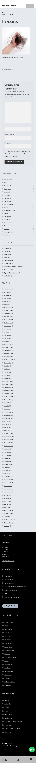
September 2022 (8, 418)
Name (7, 126)
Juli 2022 (6, 421)
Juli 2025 (6, 329)
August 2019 (7, 492)
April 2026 (7, 301)
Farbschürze (7, 195)
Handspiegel (7, 201)
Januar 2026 (7, 310)
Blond (5, 257)
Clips (5, 183)
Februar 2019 (7, 510)
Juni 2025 (7, 332)
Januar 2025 (7, 347)
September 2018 (8, 520)
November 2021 (8, 440)
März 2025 (7, 341)
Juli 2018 (6, 526)
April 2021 (7, 455)
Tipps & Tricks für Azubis (11, 273)
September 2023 (8, 397)
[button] (3, 759)
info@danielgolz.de (8, 561)
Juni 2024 (7, 369)
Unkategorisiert (8, 232)
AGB (6, 593)
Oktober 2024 (8, 356)
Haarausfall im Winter (8, 70)
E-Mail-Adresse (10, 134)
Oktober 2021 (8, 443)
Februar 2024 (7, 381)
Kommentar (9, 101)
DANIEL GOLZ (10, 5)
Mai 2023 (6, 406)
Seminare (7, 219)
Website (7, 143)
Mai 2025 (6, 335)
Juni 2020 (7, 470)
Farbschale (7, 192)
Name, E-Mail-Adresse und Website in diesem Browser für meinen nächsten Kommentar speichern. (17, 154)
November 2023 (8, 390)
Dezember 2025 (8, 313)
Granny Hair (7, 270)
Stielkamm (7, 226)
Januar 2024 (7, 384)
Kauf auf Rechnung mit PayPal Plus (16, 586)
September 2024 (8, 360)
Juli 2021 (6, 449)
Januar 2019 (7, 513)
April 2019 (7, 504)
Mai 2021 (6, 452)
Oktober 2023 (8, 393)
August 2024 (7, 363)
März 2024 (7, 378)
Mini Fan (6, 207)
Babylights (7, 251)
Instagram (5, 549)
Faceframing (7, 263)
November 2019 (8, 483)
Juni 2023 (7, 403)
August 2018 (7, 523)
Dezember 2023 (8, 387)
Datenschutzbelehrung (12, 597)
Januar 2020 (7, 480)
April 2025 (7, 338)
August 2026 (7, 289)
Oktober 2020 (8, 467)
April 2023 (7, 409)
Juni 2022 (7, 424)
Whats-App (5, 556)
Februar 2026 (7, 307)
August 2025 (7, 326)
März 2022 (7, 430)
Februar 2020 (7, 476)
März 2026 (7, 304)
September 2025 (8, 323)
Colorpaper (7, 189)
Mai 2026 (6, 298)
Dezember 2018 (8, 516)
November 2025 (8, 316)
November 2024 (8, 353)
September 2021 (8, 446)
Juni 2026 (7, 295)
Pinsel (6, 213)
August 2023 (7, 400)
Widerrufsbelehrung (11, 590)
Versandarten (9, 579)
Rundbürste (7, 216)
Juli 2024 (6, 366)
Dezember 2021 (8, 437)
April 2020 (7, 473)
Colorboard (7, 260)
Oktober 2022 (8, 415)
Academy (6, 248)
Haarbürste (7, 198)
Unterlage (7, 235)
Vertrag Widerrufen (10, 606)
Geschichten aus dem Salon (16, 12)
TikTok (4, 554)
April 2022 (7, 427)
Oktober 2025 (8, 320)
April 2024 (7, 375)
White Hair (7, 276)
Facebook (5, 552)
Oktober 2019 (8, 486)
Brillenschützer (8, 180)
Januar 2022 (7, 433)
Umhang (6, 229)
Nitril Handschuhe (9, 210)
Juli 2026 (6, 292)
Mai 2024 (6, 372)
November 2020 (8, 464)
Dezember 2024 (8, 350)
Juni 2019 (7, 498)
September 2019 (8, 489)
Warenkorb (27, 758)
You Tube (5, 547)
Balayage (7, 254)
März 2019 (7, 507)
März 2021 (7, 458)
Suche (18, 760)
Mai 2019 (6, 501)
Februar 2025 (7, 344)
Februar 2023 (7, 412)
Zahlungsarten (9, 583)
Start (5, 12)
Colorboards (7, 186)
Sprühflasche (8, 223)
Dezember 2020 (8, 461)
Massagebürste (8, 204)
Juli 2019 (6, 495)
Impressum (8, 576)
